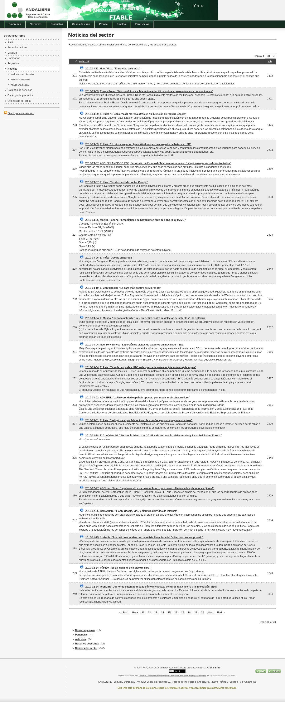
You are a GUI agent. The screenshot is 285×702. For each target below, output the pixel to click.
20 (202, 612)
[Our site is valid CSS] (261, 672)
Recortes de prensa (87, 643)
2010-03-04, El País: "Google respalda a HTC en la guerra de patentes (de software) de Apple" (140, 367)
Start (126, 612)
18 (189, 612)
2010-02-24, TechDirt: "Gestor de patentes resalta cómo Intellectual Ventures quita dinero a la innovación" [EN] (151, 586)
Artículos (80, 639)
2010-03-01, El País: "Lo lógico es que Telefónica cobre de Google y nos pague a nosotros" (138, 420)
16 (175, 612)
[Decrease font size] (202, 5)
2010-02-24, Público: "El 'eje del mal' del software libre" (118, 567)
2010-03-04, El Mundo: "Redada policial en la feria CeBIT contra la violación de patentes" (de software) (145, 318)
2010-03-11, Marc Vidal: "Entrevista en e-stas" (112, 68)
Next (210, 612)
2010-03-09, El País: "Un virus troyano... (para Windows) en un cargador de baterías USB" (138, 144)
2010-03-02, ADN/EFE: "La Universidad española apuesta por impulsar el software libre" (137, 397)
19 (195, 612)
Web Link (84, 61)
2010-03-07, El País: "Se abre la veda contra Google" (116, 182)
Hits (270, 61)
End (219, 612)
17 (182, 612)
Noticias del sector (86, 648)
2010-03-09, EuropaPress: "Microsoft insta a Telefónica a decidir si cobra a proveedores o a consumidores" (149, 91)
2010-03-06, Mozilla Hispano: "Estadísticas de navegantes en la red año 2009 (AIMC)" (136, 220)
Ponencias (81, 634)
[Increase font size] (194, 5)
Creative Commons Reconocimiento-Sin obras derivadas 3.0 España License (172, 676)
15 (169, 612)
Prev (135, 612)
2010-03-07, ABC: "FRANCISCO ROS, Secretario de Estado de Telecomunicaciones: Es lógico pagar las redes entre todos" (158, 163)
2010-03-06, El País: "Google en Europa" (109, 257)
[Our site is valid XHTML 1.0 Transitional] (274, 672)
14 (162, 612)
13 (155, 612)
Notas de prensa (85, 630)
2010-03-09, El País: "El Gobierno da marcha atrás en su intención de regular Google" (135, 114)
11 (143, 612)
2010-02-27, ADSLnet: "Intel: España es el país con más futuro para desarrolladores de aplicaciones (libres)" (149, 488)
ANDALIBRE (213, 667)
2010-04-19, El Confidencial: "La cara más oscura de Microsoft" (123, 287)
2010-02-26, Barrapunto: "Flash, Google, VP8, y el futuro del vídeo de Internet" (131, 511)
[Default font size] (198, 5)
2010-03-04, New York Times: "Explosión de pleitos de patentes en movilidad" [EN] (134, 344)
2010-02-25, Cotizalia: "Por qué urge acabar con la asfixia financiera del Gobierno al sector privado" (144, 537)
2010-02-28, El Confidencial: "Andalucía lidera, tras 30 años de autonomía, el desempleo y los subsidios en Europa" (153, 435)
